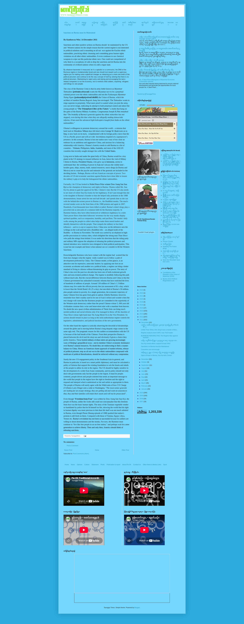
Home (97, 450)
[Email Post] (84, 436)
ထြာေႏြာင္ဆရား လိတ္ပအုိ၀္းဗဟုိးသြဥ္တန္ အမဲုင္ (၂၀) (171, 177)
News (73, 465)
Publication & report (113, 465)
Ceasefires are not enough (150, 349)
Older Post (125, 450)
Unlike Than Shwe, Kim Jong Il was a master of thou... (159, 330)
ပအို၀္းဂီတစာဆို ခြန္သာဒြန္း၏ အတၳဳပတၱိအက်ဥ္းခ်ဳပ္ (156, 70)
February (144, 386)
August (144, 368)
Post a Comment (72, 446)
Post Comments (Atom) (81, 454)
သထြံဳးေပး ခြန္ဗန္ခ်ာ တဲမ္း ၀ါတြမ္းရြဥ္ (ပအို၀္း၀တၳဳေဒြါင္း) (171, 156)
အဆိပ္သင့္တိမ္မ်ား (167, 244)
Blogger (137, 607)
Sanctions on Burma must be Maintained (79, 33)
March (143, 383)
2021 (141, 296)
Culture (86, 465)
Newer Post (68, 450)
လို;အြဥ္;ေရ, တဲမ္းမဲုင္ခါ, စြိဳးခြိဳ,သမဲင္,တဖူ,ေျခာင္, (171, 183)
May (143, 377)
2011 (141, 320)
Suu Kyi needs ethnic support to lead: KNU (155, 343)
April (143, 380)
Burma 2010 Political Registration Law (170, 280)
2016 (141, 305)
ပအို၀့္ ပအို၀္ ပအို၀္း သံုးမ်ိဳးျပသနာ (151, 60)
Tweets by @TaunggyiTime (146, 94)
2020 (141, 299)
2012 (141, 317)
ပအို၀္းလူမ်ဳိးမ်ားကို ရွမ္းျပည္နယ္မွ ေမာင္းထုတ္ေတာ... (159, 340)
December (145, 322)
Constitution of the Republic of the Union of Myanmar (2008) (171, 274)
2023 (141, 290)
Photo (103, 465)
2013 (141, 314)
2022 (141, 293)
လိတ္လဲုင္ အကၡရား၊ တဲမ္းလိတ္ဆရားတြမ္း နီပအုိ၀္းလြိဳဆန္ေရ (171, 204)
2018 (141, 302)
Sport (165, 465)
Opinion (79, 465)
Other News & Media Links (152, 465)
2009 (141, 396)
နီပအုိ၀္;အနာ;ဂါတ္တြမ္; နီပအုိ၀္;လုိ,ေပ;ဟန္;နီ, (171, 212)
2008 (141, 399)
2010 (141, 393)
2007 (141, 402)
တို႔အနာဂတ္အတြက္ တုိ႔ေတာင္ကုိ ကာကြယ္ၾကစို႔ (171, 256)
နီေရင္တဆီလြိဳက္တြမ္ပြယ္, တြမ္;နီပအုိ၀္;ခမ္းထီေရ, (171, 216)
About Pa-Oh (126, 465)
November (145, 359)
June (143, 374)
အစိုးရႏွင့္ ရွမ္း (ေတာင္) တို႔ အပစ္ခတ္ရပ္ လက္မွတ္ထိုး (157, 352)
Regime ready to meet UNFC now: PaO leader (157, 333)
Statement (95, 465)
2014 (141, 311)
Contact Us (137, 465)
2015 (141, 308)
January (144, 389)
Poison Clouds (168, 241)
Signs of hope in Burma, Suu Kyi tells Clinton (156, 355)
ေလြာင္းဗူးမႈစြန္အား (170, 199)
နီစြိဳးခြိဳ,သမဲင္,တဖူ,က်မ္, (170, 208)
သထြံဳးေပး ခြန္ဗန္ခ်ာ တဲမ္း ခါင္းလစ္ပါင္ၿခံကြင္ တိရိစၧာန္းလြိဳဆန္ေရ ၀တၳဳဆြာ (171, 163)
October (144, 362)
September (145, 365)
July (142, 371)
